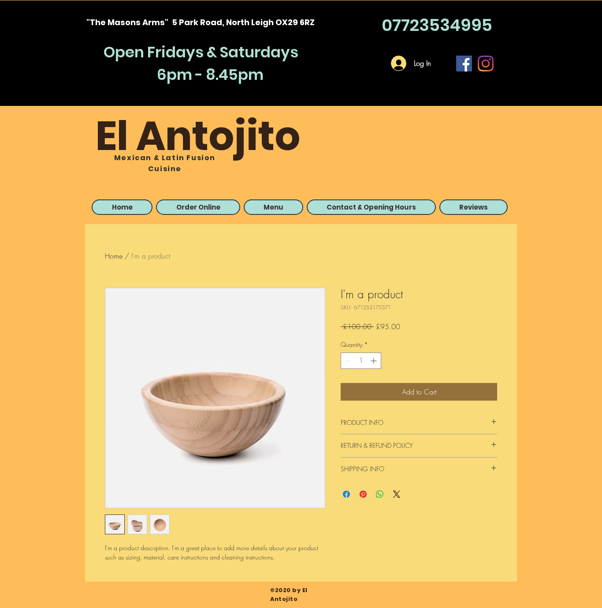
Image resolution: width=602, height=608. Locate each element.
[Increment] (374, 360)
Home (114, 256)
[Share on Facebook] (346, 494)
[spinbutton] (361, 360)
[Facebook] (464, 63)
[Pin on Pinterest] (363, 494)
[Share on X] (396, 494)
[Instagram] (486, 63)
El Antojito (198, 136)
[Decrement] (347, 360)
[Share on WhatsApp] (380, 494)
